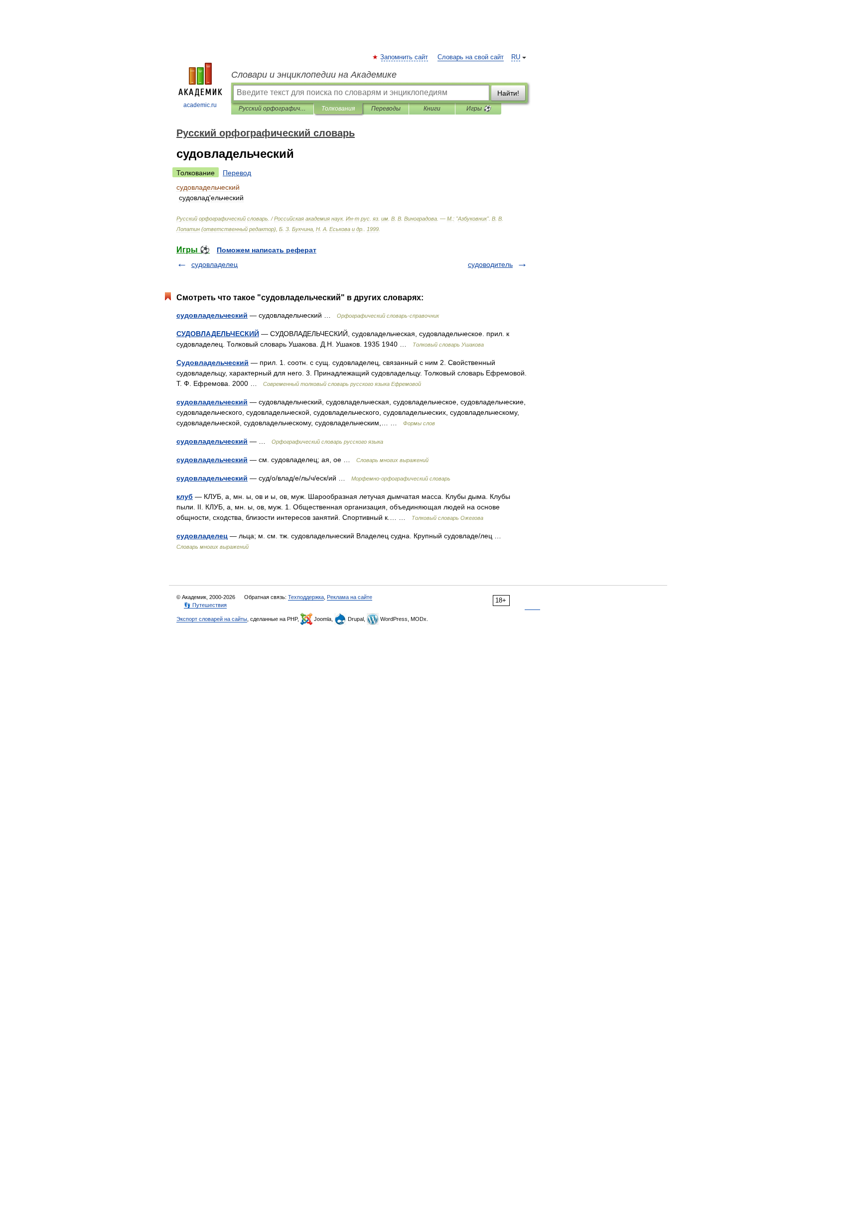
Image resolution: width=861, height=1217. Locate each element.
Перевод (237, 173)
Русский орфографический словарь (272, 108)
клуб (184, 496)
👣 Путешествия (205, 605)
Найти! (508, 93)
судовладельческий (212, 315)
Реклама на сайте (349, 597)
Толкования (338, 108)
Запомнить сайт (404, 57)
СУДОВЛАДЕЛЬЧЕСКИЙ (217, 334)
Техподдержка (306, 597)
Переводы (386, 108)
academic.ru (200, 105)
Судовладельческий (212, 362)
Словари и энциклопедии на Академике (314, 75)
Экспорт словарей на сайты (211, 619)
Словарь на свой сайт (470, 57)
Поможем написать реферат (266, 250)
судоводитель (490, 264)
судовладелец (214, 264)
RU (515, 57)
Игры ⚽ (478, 108)
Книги (432, 108)
